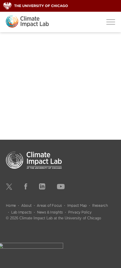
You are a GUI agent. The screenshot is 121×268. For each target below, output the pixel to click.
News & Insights (50, 212)
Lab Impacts (21, 212)
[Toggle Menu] (110, 21)
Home (11, 205)
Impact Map (77, 205)
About (26, 205)
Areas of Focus (49, 205)
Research (100, 205)
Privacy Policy (80, 212)
